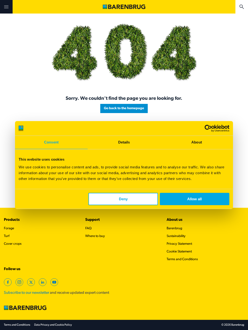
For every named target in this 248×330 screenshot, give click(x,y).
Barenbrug (174, 228)
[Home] (124, 6)
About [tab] (196, 142)
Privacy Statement (179, 244)
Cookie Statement (179, 251)
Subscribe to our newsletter (26, 293)
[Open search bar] (241, 7)
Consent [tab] (51, 142)
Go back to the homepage (124, 108)
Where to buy (95, 236)
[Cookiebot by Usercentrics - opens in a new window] (208, 128)
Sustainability (176, 236)
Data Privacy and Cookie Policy (53, 324)
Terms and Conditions (182, 259)
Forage (9, 228)
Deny (123, 199)
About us (174, 220)
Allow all (194, 199)
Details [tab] (124, 142)
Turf (6, 236)
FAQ (88, 228)
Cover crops (13, 244)
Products (12, 220)
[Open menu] (6, 7)
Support (92, 220)
